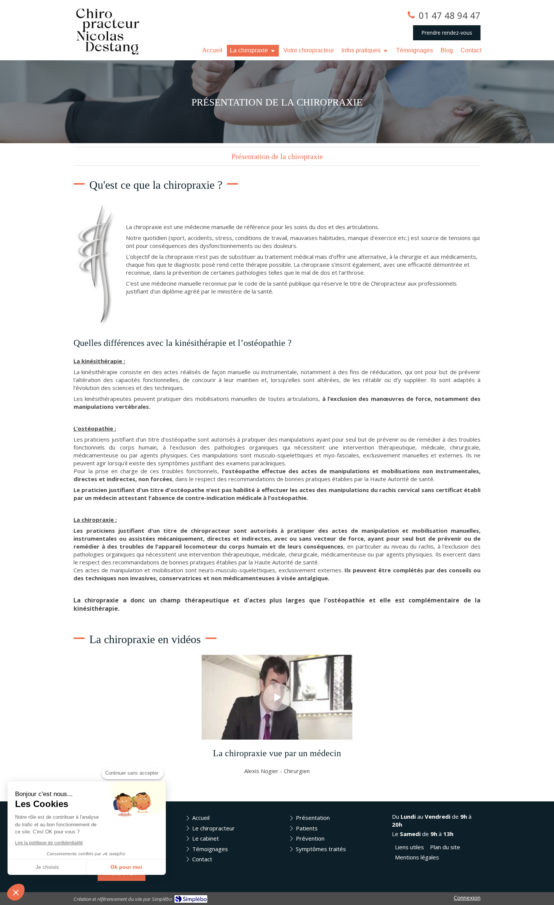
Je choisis (47, 867)
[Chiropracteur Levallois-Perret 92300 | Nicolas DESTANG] (108, 30)
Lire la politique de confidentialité (49, 842)
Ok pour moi (126, 867)
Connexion (467, 897)
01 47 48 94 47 (450, 15)
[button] (16, 892)
